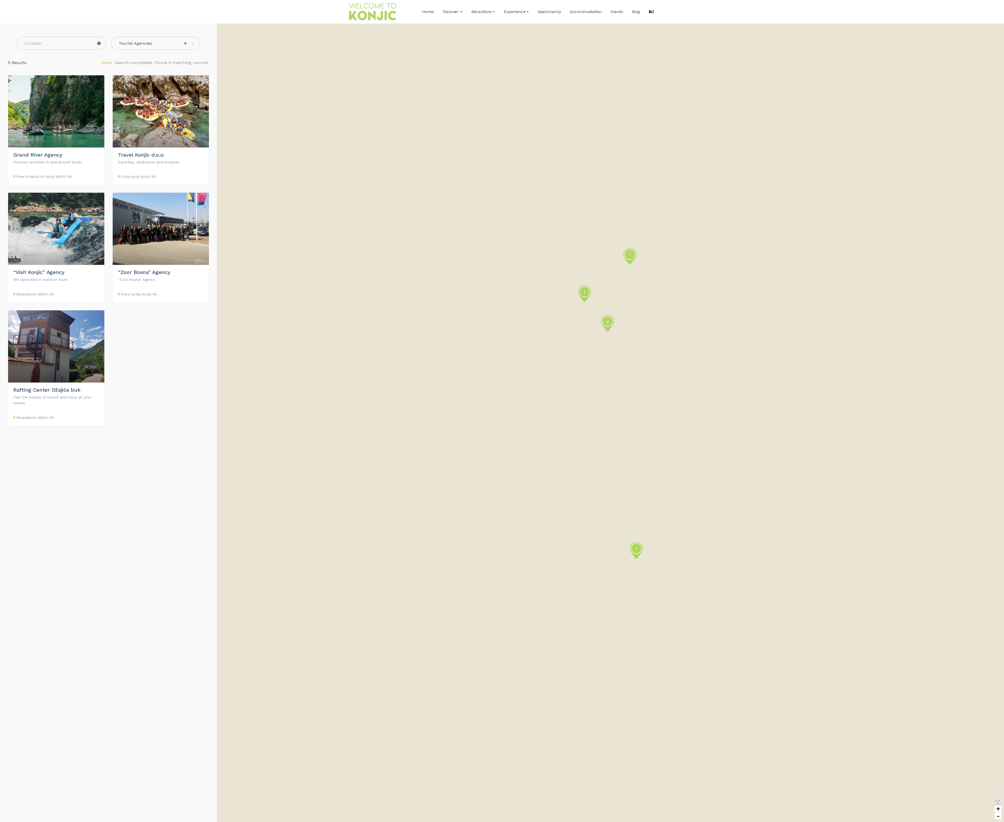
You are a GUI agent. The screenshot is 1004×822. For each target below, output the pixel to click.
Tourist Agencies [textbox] (153, 43)
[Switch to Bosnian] (651, 12)
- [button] (998, 816)
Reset (106, 62)
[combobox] (155, 43)
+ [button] (998, 809)
